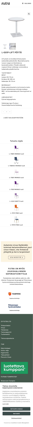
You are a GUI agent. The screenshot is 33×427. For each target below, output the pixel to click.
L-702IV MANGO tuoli (16, 177)
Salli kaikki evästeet (16, 409)
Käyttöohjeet (5, 348)
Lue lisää (6, 404)
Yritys (3, 328)
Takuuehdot (5, 355)
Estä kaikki (16, 413)
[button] (28, 13)
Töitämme (4, 330)
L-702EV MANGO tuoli (16, 154)
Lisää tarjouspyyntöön (13, 118)
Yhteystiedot (5, 325)
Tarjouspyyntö (6, 332)
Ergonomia (5, 353)
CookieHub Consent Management (20, 422)
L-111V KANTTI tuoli (16, 201)
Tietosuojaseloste (7, 338)
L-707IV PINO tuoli (16, 225)
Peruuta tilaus (6, 357)
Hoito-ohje (5, 350)
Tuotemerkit (5, 334)
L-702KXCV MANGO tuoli (16, 166)
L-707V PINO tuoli (16, 213)
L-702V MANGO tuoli (16, 189)
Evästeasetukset (16, 418)
